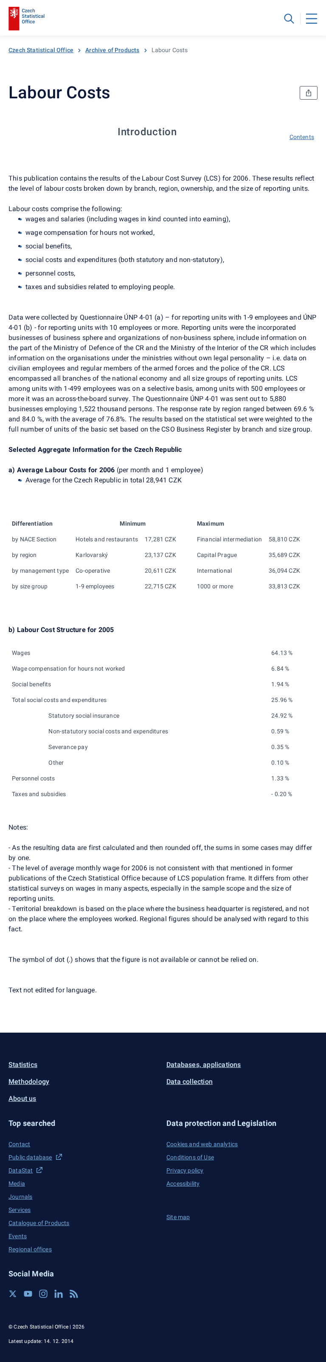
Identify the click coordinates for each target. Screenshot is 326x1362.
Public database (30, 1157)
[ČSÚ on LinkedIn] (58, 1294)
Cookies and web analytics (202, 1144)
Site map (178, 1217)
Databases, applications (203, 1065)
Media (16, 1183)
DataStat (20, 1170)
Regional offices (30, 1249)
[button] (84, 1123)
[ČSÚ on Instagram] (43, 1294)
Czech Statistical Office (40, 50)
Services (19, 1209)
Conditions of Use (190, 1157)
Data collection (189, 1082)
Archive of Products (112, 50)
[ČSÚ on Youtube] (28, 1294)
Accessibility (183, 1183)
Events (17, 1236)
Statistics (22, 1065)
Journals (20, 1196)
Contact (19, 1144)
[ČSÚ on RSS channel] (74, 1294)
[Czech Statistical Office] (26, 19)
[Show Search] (289, 19)
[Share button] (309, 93)
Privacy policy (184, 1170)
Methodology (28, 1082)
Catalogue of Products (39, 1223)
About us (22, 1099)
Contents (301, 137)
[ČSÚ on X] (12, 1294)
